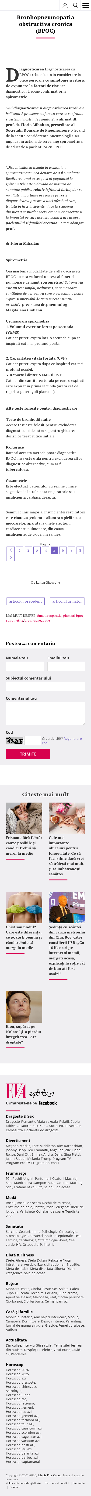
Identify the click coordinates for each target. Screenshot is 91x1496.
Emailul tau (58, 658)
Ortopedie (30, 1244)
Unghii (28, 1178)
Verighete (27, 1211)
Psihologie (50, 1231)
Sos (55, 1289)
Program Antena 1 (45, 1163)
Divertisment (18, 1140)
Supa (10, 1293)
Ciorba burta (33, 1301)
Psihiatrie (47, 1244)
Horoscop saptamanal (23, 1461)
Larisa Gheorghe (48, 582)
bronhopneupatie (37, 620)
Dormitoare (31, 1321)
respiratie (54, 615)
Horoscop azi (16, 1378)
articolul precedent (25, 601)
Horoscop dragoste (20, 1382)
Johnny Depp (16, 1150)
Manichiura (23, 1182)
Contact (15, 1487)
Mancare (13, 1289)
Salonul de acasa (57, 1187)
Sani (9, 1182)
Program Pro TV (18, 1163)
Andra (48, 1154)
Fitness (20, 1260)
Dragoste (13, 1121)
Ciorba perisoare (71, 1297)
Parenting (73, 1321)
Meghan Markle (18, 1146)
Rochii (17, 1178)
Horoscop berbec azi (22, 1457)
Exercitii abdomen (51, 1264)
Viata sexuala (47, 1121)
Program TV (62, 1158)
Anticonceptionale (59, 1235)
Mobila (73, 1317)
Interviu (29, 1345)
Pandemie (19, 1354)
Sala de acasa (34, 1273)
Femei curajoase (71, 1325)
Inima (36, 1231)
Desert (26, 1297)
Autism (11, 1329)
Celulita (63, 1182)
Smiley (37, 1154)
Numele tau (17, 658)
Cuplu (75, 1121)
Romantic (28, 1121)
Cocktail (51, 1293)
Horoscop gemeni (19, 1407)
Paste (25, 1289)
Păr (8, 1178)
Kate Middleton (44, 1146)
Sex (35, 1125)
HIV (18, 1244)
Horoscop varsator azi (23, 1441)
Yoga (67, 1260)
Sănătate (14, 1226)
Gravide (51, 1325)
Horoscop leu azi (19, 1449)
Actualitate (16, 1340)
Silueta (59, 1268)
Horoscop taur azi (19, 1424)
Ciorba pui (14, 1301)
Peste (46, 1289)
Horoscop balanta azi (22, 1453)
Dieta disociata (41, 1268)
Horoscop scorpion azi (23, 1432)
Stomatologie (16, 1235)
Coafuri (58, 1178)
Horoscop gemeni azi (22, 1416)
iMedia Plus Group (49, 1475)
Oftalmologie (48, 1240)
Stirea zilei (44, 1345)
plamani (69, 615)
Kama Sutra (48, 1125)
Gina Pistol (72, 1154)
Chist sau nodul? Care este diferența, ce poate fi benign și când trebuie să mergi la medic (24, 937)
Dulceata (22, 1293)
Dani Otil (23, 1154)
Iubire (10, 1125)
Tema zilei (62, 1345)
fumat (41, 615)
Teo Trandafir (37, 1150)
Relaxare (55, 1260)
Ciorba (36, 1289)
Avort (63, 1240)
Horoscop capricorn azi (24, 1428)
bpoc (80, 615)
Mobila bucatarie (19, 1317)
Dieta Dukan (37, 1260)
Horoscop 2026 (17, 1370)
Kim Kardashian (69, 1146)
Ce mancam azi (57, 1301)
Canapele (13, 1321)
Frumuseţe (16, 1173)
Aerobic (30, 1264)
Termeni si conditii (57, 1483)
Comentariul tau (21, 698)
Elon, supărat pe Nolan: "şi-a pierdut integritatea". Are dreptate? (23, 1034)
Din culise (13, 1345)
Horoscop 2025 (17, 1374)
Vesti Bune (62, 1349)
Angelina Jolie (60, 1150)
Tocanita (37, 1293)
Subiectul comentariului (28, 678)
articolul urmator (67, 601)
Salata (64, 1289)
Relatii (64, 1121)
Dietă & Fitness (20, 1255)
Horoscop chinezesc (21, 1386)
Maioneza (40, 1297)
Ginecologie (68, 1231)
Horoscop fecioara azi (22, 1420)
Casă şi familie (19, 1311)
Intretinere (14, 1264)
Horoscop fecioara (20, 1403)
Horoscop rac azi (19, 1411)
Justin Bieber (16, 1158)
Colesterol (35, 1235)
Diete (10, 1260)
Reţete (12, 1283)
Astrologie (13, 1390)
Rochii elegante (58, 1207)
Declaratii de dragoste (41, 1130)
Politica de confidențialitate (23, 1483)
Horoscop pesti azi (20, 1445)
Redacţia (79, 1483)
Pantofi (39, 1207)
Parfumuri (43, 1178)
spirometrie (14, 620)
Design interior (52, 1321)
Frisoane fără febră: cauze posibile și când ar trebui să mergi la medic (24, 845)
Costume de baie (19, 1207)
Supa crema (68, 1293)
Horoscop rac (16, 1399)
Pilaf (52, 1297)
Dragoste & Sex (20, 1116)
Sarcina (12, 1231)
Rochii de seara (29, 1203)
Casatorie (24, 1125)
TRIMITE (28, 754)
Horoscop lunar (18, 1395)
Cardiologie (27, 1240)
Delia (58, 1154)
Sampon (39, 1182)
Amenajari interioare (50, 1317)
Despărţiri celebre (38, 1349)
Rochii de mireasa (56, 1203)
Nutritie (73, 1264)
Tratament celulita (28, 1187)
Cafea (74, 1289)
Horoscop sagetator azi (24, 1436)
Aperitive (13, 1297)
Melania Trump (39, 1158)
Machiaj (71, 1178)
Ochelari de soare (50, 1211)
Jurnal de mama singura (25, 1325)
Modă (11, 1197)
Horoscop (14, 1364)
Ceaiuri (24, 1231)
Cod (9, 732)
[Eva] (14, 5)
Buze (51, 1182)
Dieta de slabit (17, 1268)
